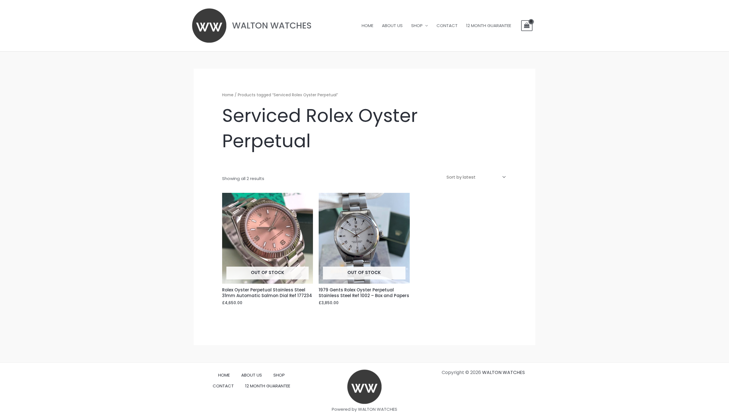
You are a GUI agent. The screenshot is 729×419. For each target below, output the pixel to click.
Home (228, 95)
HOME (367, 25)
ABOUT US (392, 25)
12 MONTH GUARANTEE (488, 25)
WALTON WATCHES (272, 25)
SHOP (417, 25)
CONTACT (447, 25)
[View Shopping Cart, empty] (527, 25)
